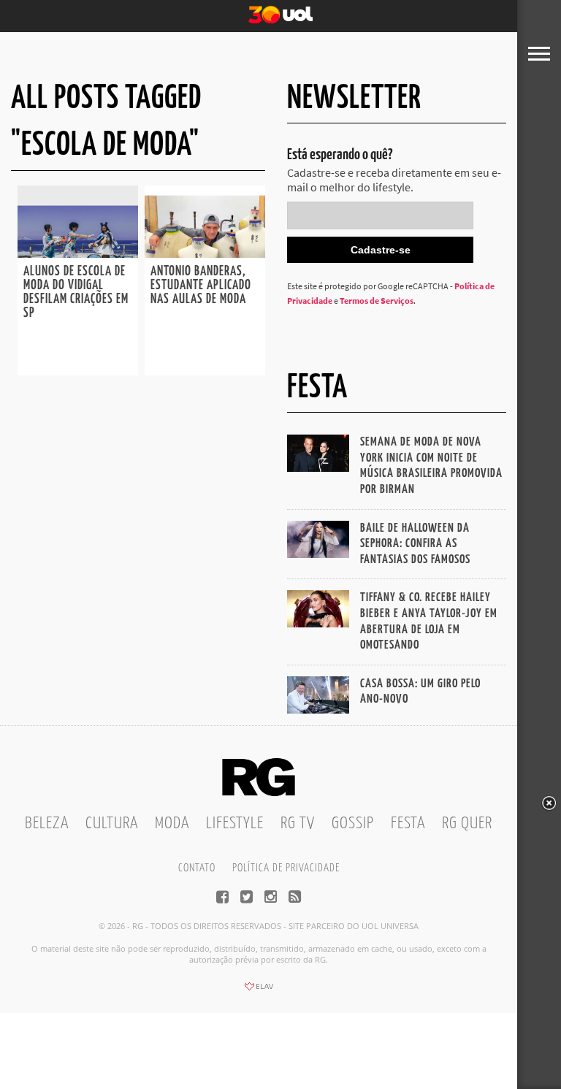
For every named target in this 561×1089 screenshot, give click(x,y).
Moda (172, 823)
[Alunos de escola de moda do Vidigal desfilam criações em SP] (78, 253)
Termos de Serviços (376, 300)
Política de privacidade (286, 868)
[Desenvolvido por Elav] (258, 991)
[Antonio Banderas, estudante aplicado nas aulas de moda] (205, 253)
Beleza (47, 823)
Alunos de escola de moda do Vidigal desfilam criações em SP (76, 292)
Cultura (111, 823)
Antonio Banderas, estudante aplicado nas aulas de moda (200, 285)
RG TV (297, 823)
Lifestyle (235, 823)
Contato (196, 868)
